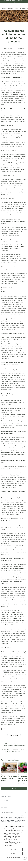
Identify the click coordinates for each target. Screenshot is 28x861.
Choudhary (6, 702)
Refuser (13, 853)
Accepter (13, 849)
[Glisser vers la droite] (25, 1)
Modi (4, 716)
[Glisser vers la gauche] (2, 1)
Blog (16, 26)
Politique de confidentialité (12, 844)
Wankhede (6, 670)
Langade (5, 685)
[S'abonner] (26, 812)
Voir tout (14, 788)
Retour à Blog (15, 735)
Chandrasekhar (6, 652)
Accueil (12, 26)
